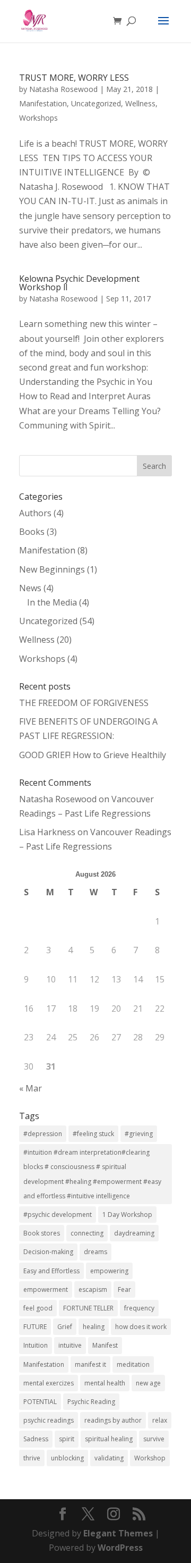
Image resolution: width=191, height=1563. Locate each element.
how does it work (141, 1326)
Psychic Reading (91, 1401)
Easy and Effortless (51, 1270)
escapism (93, 1289)
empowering (109, 1270)
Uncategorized (96, 103)
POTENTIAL (40, 1401)
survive (153, 1438)
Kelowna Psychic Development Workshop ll (79, 283)
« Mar (30, 1088)
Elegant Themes (118, 1533)
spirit (66, 1438)
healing (94, 1326)
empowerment (45, 1289)
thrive (31, 1458)
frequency (139, 1308)
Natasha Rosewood (63, 89)
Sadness (35, 1438)
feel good (38, 1308)
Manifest (105, 1345)
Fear (124, 1289)
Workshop (150, 1458)
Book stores (41, 1233)
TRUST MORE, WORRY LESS (74, 77)
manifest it (90, 1364)
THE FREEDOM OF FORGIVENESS (84, 703)
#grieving (139, 1133)
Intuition (35, 1345)
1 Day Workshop (127, 1214)
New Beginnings (52, 569)
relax (159, 1420)
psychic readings (48, 1420)
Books (32, 531)
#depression (42, 1133)
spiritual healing (109, 1438)
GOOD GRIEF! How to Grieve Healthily (92, 755)
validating (109, 1458)
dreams (95, 1251)
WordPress (120, 1547)
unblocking (67, 1458)
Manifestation (43, 103)
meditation (133, 1364)
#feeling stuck (93, 1133)
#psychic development (57, 1214)
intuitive (70, 1345)
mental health (104, 1383)
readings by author (113, 1420)
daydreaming (134, 1233)
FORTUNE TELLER (88, 1308)
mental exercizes (48, 1383)
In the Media (52, 602)
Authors (35, 513)
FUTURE (35, 1326)
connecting (87, 1233)
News (30, 588)
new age (148, 1383)
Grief (64, 1326)
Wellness (140, 103)
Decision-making (48, 1251)
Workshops (38, 118)
